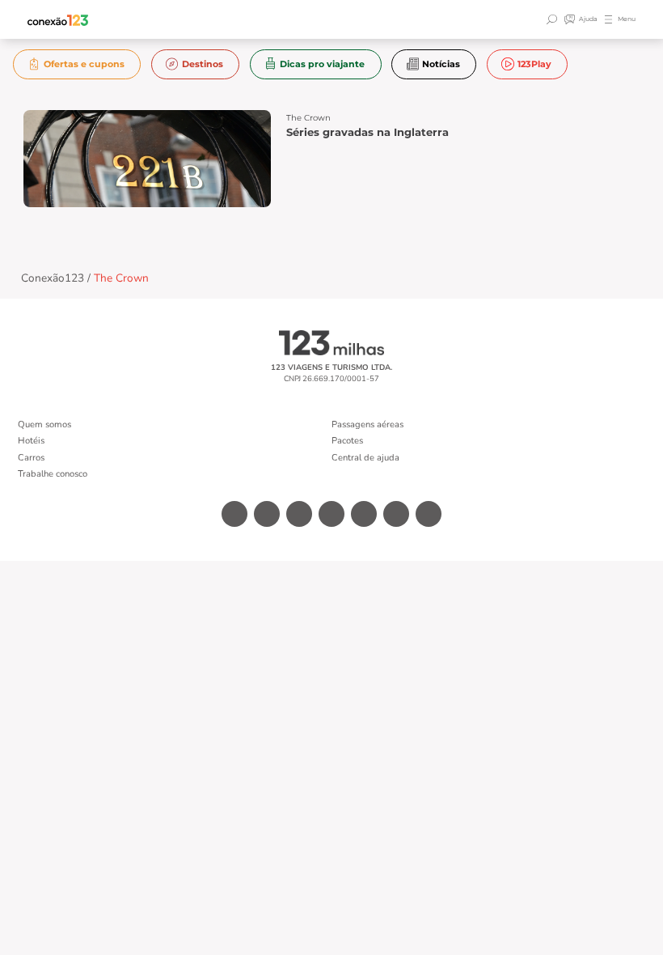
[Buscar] (553, 19)
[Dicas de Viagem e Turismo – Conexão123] (58, 20)
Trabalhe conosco (52, 474)
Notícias (441, 64)
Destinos (202, 64)
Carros (31, 458)
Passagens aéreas (367, 424)
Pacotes (347, 441)
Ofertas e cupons (84, 64)
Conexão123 (52, 278)
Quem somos (44, 424)
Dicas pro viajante (322, 64)
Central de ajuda (365, 458)
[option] (77, 64)
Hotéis (31, 441)
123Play (534, 64)
